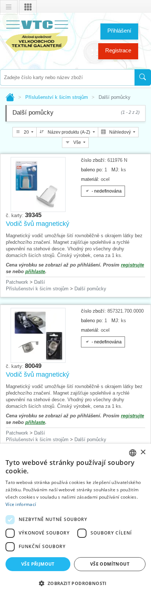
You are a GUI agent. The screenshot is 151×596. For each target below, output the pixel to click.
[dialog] (75, 520)
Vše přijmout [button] (38, 564)
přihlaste (35, 271)
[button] (75, 583)
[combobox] (67, 77)
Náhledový (120, 132)
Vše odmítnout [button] (109, 564)
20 (26, 132)
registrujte (132, 265)
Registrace (118, 50)
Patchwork (17, 282)
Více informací (20, 504)
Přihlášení (119, 30)
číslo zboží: (93, 160)
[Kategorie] (28, 7)
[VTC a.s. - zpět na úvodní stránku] (36, 35)
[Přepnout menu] (9, 7)
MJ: (115, 169)
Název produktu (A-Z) (69, 132)
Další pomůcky (90, 288)
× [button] (143, 452)
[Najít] (143, 77)
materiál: (90, 179)
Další (39, 282)
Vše (77, 142)
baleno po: (92, 169)
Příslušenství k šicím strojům (56, 97)
